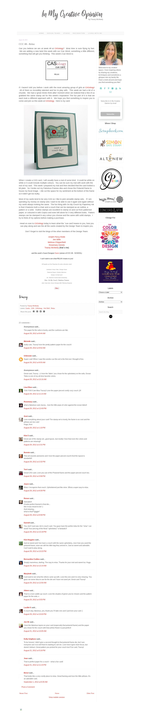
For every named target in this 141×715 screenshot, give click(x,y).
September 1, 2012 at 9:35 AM (35, 682)
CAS (33, 308)
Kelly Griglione (30, 639)
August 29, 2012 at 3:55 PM (34, 600)
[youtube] (116, 88)
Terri (26, 469)
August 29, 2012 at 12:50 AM (35, 583)
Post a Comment (28, 687)
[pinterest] (109, 88)
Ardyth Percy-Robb (56, 237)
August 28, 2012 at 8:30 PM (34, 491)
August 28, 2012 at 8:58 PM (34, 515)
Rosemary (28, 402)
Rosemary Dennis (57, 245)
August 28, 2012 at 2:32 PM (34, 462)
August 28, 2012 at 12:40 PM (35, 408)
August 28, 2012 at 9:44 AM (34, 333)
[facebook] (105, 88)
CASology (59, 48)
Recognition (79, 33)
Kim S (26, 436)
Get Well (47, 308)
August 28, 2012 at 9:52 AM (34, 348)
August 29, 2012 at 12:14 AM (35, 566)
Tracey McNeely (52, 248)
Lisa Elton (28, 387)
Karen (57, 253)
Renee (27, 498)
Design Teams (53, 33)
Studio (66, 33)
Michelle (27, 341)
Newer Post (23, 693)
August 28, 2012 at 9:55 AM (34, 362)
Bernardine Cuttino (32, 559)
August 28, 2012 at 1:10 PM (34, 428)
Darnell (27, 523)
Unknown (28, 356)
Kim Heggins (29, 540)
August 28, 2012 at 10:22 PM (35, 551)
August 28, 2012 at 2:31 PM (34, 445)
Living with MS (95, 33)
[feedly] (120, 88)
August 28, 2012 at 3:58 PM (34, 476)
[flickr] (113, 88)
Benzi (26, 673)
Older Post (90, 693)
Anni (26, 416)
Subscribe (110, 114)
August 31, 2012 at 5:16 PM (34, 650)
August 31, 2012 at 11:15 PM (35, 665)
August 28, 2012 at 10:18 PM (35, 532)
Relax (53, 308)
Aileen (27, 590)
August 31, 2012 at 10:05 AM (35, 631)
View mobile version (57, 697)
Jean (26, 658)
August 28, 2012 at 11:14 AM (35, 394)
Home (41, 33)
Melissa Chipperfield (57, 242)
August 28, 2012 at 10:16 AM (35, 379)
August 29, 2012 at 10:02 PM (35, 614)
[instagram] (101, 88)
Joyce (26, 484)
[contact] (110, 92)
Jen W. (27, 622)
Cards (28, 308)
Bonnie (27, 452)
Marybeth (28, 574)
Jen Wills (57, 239)
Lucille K (28, 607)
